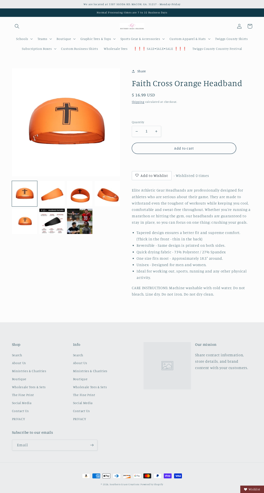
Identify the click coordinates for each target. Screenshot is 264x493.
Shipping (138, 101)
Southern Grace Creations (125, 484)
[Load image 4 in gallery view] (107, 193)
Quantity (138, 122)
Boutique (19, 379)
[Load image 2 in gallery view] (52, 193)
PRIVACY (18, 419)
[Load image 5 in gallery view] (24, 221)
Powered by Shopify (151, 484)
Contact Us (20, 411)
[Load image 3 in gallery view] (79, 193)
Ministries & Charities (29, 371)
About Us (19, 363)
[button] (17, 26)
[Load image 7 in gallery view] (79, 221)
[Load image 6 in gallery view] (52, 221)
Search (17, 355)
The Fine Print (23, 395)
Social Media (22, 403)
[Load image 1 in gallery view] (24, 193)
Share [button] (141, 71)
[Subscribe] (92, 445)
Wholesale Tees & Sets (29, 387)
